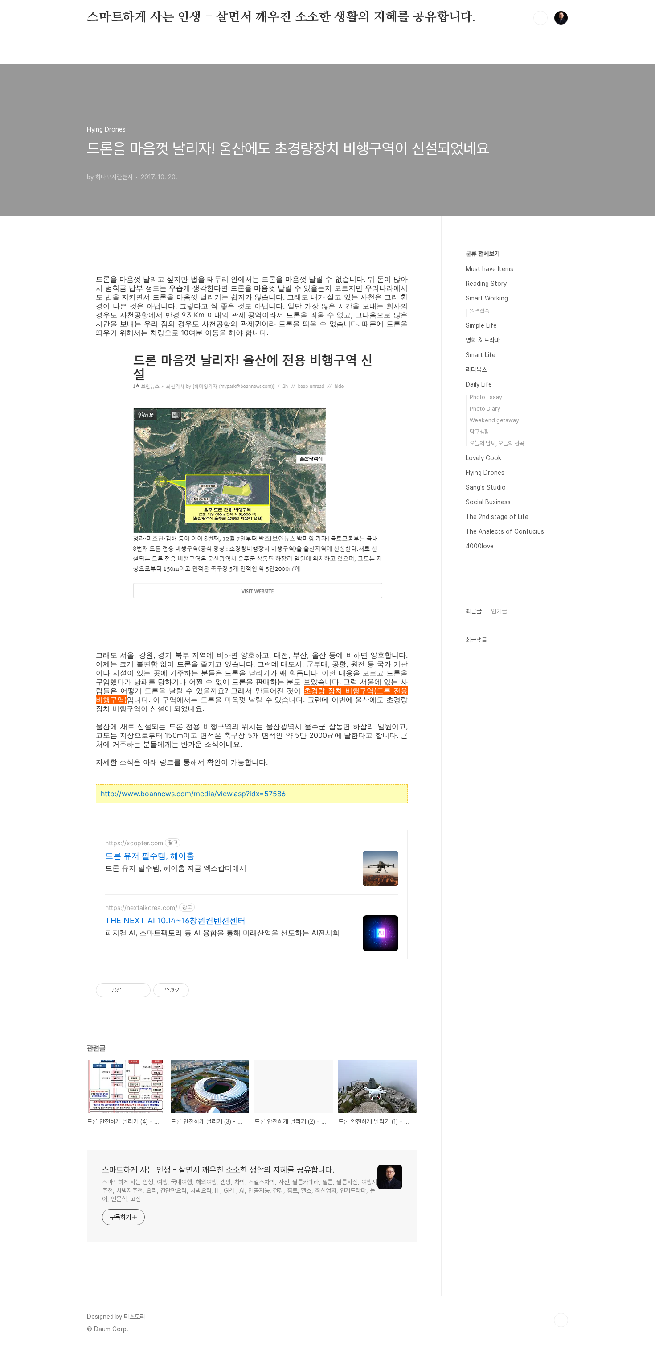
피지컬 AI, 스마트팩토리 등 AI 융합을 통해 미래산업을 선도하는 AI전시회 (222, 932)
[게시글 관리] (140, 990)
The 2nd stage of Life (497, 516)
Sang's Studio (486, 487)
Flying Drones (485, 472)
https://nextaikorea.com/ (141, 907)
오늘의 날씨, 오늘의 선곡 (497, 443)
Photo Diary (485, 408)
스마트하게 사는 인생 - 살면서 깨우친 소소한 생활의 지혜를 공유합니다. (281, 17)
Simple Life (481, 325)
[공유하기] (129, 990)
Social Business (488, 502)
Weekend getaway (494, 420)
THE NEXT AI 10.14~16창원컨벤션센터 (175, 920)
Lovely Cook (483, 457)
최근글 (474, 611)
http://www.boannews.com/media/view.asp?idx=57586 (193, 793)
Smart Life (480, 354)
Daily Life (479, 384)
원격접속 (479, 311)
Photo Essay (486, 397)
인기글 (499, 611)
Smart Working (487, 298)
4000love (480, 546)
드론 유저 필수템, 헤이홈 (149, 855)
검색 (540, 18)
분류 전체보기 (482, 253)
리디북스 (476, 369)
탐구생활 (479, 431)
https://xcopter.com (134, 843)
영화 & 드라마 (483, 340)
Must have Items (489, 268)
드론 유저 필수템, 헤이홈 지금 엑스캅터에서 (175, 868)
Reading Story (486, 283)
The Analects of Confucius (505, 531)
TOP (561, 1320)
